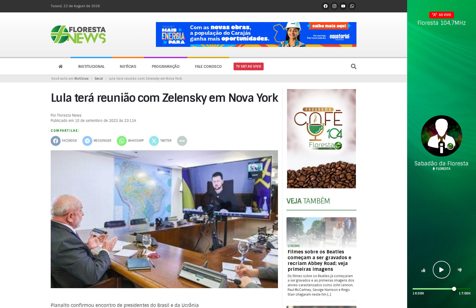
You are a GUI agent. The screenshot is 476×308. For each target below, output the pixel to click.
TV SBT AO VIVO (248, 66)
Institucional (91, 66)
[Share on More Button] (182, 141)
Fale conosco (208, 66)
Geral (98, 79)
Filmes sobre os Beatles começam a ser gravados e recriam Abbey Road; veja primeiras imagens (319, 260)
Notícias (128, 66)
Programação (166, 66)
